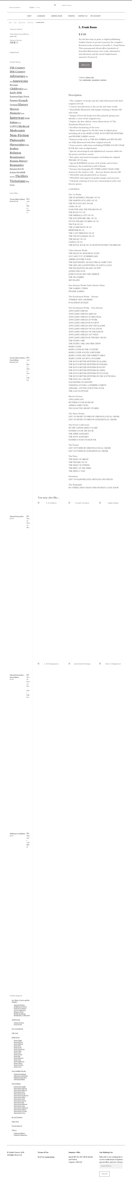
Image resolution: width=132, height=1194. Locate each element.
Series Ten (17, 1060)
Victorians (17, 181)
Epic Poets (23, 96)
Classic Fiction (19, 1023)
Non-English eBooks (19, 1071)
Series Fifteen (18, 1044)
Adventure (17, 76)
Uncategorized (17, 1126)
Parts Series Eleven (20, 1088)
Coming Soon (56, 16)
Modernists (17, 130)
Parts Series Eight (20, 1087)
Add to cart (85, 65)
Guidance (41, 16)
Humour (15, 113)
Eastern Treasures (20, 1008)
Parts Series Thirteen (21, 1108)
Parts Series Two (19, 1113)
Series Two (30, 22)
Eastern (14, 96)
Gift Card (15, 1033)
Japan (19, 122)
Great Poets (18, 1024)
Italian (13, 122)
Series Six (17, 1056)
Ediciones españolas (21, 1076)
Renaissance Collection (22, 1015)
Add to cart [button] (50, 522)
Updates (71, 16)
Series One (17, 1053)
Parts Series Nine (19, 1097)
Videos (14, 1130)
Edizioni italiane (19, 1079)
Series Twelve (18, 1065)
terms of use (49, 1157)
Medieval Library (20, 1014)
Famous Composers (20, 1135)
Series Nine (18, 1051)
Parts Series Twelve (20, 1111)
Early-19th (16, 92)
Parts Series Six (19, 1102)
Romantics (17, 165)
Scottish (21, 172)
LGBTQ (14, 126)
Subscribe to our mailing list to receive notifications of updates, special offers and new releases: (111, 1159)
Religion (15, 152)
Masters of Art (19, 1012)
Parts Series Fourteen (21, 1095)
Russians (14, 169)
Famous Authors (19, 1133)
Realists (14, 148)
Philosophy (17, 140)
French (23, 100)
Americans (87, 80)
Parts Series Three (20, 1109)
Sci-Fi (21, 169)
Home (10, 22)
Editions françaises (20, 1077)
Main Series (22, 22)
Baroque (14, 85)
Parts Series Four (19, 1094)
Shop (29, 16)
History (23, 104)
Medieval (23, 126)
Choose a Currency (16, 40)
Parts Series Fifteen (20, 1090)
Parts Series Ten (19, 1106)
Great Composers (20, 1010)
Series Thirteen (19, 1061)
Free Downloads (17, 1029)
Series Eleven (18, 1042)
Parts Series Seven (20, 1101)
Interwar (17, 118)
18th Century (17, 71)
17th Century (17, 67)
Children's (96, 80)
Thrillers (21, 176)
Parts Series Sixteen (20, 1104)
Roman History (19, 161)
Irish (27, 118)
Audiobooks (16, 1020)
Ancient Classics (19, 1005)
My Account (96, 16)
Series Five (17, 1046)
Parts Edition (16, 1084)
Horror (14, 109)
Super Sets (15, 1121)
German (14, 105)
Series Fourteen (19, 1049)
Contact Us (82, 16)
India (22, 113)
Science (13, 172)
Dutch (25, 89)
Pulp (27, 145)
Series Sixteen (18, 1058)
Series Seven (18, 1054)
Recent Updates (17, 1117)
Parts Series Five (19, 1092)
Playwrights (17, 144)
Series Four (18, 1047)
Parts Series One (19, 1099)
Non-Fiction (19, 135)
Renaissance (17, 157)
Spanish (12, 176)
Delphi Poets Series (20, 1007)
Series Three (18, 1063)
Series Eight (18, 1040)
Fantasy (104, 80)
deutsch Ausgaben (20, 1074)
